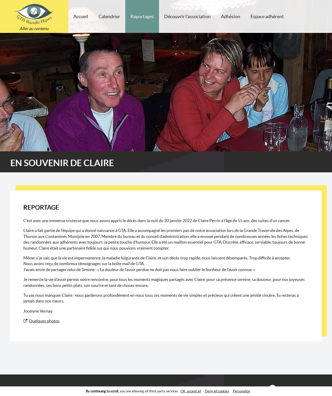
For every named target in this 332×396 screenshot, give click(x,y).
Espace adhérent (267, 16)
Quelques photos (44, 321)
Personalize (241, 391)
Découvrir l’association (187, 16)
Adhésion (230, 16)
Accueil (80, 16)
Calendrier (109, 16)
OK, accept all (191, 391)
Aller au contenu (34, 28)
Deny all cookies (217, 391)
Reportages (142, 16)
